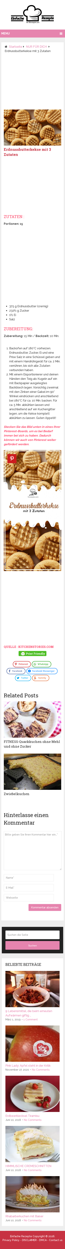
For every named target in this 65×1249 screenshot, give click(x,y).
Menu (5, 33)
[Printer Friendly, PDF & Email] (32, 654)
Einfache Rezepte (21, 1236)
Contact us (55, 1240)
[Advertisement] (32, 83)
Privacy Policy (11, 1240)
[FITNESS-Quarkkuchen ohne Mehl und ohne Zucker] (32, 719)
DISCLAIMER (29, 1240)
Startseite (15, 46)
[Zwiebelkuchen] (32, 772)
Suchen (32, 945)
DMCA (43, 1240)
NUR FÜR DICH (36, 46)
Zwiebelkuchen (16, 794)
